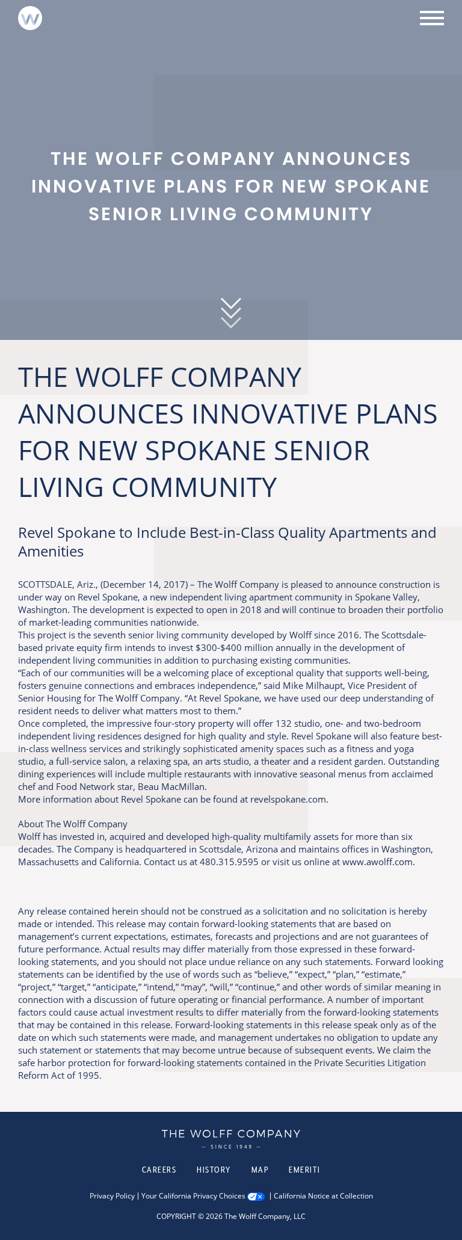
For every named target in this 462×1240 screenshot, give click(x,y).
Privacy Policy (112, 1196)
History (214, 1169)
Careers (159, 1169)
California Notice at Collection (323, 1196)
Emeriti (305, 1169)
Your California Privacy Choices (193, 1196)
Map (260, 1169)
